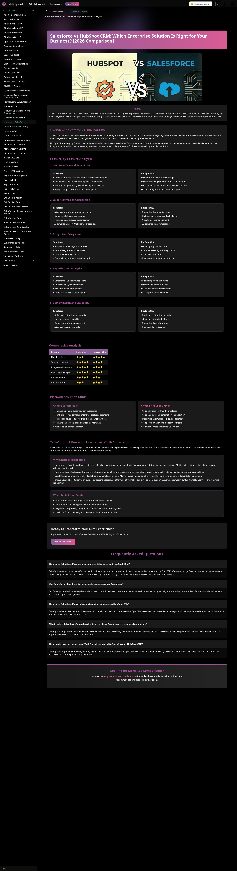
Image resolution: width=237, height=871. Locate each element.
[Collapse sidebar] (18, 868)
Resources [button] (55, 4)
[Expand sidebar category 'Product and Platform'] (33, 256)
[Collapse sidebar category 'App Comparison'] (33, 10)
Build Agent (72, 4)
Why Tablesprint (37, 4)
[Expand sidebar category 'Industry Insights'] (33, 265)
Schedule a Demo (63, 541)
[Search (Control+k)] (232, 4)
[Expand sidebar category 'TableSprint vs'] (33, 261)
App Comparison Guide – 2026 (120, 676)
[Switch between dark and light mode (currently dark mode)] (225, 4)
